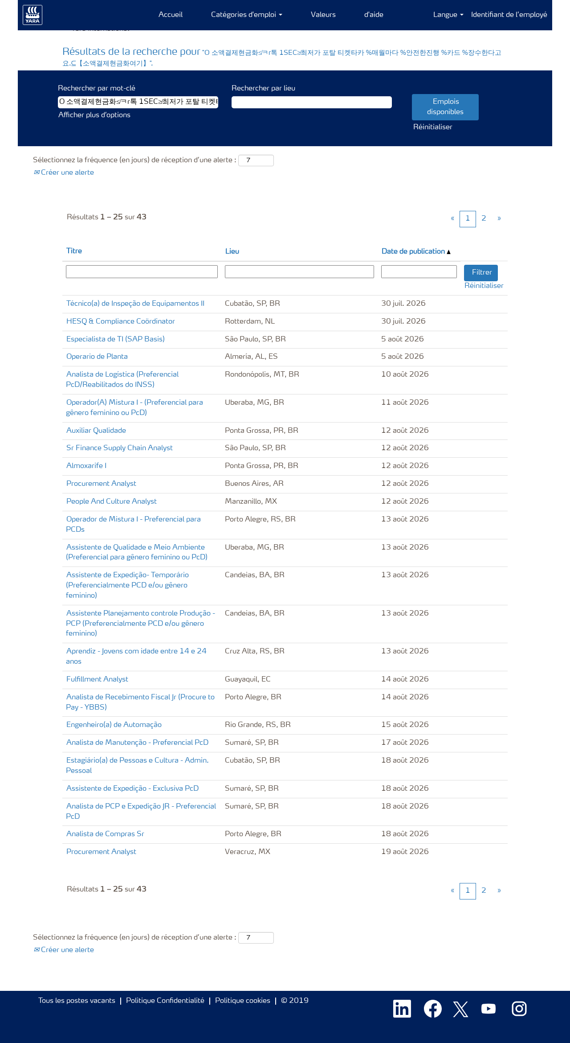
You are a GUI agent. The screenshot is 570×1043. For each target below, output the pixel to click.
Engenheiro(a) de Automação (114, 725)
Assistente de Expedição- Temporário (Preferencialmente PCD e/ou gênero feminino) (127, 586)
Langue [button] (446, 15)
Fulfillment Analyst (97, 679)
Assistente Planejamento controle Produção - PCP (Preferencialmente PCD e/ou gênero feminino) (140, 624)
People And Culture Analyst (111, 501)
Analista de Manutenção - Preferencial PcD (137, 743)
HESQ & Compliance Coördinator (120, 321)
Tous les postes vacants (76, 1001)
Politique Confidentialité (165, 1001)
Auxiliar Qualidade (96, 431)
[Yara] (32, 15)
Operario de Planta (97, 357)
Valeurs (323, 15)
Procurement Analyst (101, 484)
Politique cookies (242, 1001)
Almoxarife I (86, 466)
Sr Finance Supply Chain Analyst (119, 448)
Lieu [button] (232, 251)
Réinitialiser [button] (432, 127)
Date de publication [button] (414, 251)
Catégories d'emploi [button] (244, 15)
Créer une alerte (66, 173)
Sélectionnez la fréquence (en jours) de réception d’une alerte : (134, 160)
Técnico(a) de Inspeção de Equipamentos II (135, 304)
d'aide (373, 15)
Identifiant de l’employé (509, 15)
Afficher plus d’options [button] (94, 115)
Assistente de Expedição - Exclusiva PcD (132, 789)
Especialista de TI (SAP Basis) (115, 339)
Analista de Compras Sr (105, 834)
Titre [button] (74, 251)
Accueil (171, 15)
